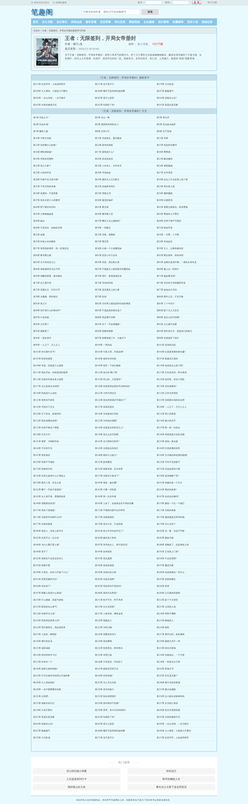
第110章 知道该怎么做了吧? (170, 365)
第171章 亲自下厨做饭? (44, 510)
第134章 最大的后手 (166, 420)
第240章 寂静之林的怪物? (45, 668)
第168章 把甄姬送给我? (44, 503)
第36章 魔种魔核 (164, 193)
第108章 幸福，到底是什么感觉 (48, 365)
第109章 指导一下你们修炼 (108, 365)
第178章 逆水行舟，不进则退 (109, 524)
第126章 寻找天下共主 (43, 407)
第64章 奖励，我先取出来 (107, 262)
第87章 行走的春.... (42, 317)
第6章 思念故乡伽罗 (166, 124)
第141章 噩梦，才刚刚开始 (46, 441)
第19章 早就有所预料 (43, 159)
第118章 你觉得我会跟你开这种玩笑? (112, 386)
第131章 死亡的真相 (166, 414)
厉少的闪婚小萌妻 (76, 771)
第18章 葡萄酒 (163, 152)
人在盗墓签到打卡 (76, 779)
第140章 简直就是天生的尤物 (170, 434)
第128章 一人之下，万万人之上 (172, 407)
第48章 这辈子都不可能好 (169, 221)
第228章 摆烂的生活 (42, 641)
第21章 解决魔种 (164, 159)
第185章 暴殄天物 (165, 538)
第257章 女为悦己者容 (167, 703)
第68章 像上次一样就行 (168, 269)
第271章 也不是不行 (104, 84)
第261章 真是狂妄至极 (167, 105)
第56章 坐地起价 (164, 241)
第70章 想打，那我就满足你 (108, 276)
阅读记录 (207, 21)
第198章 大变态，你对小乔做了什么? (50, 572)
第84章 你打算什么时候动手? (47, 310)
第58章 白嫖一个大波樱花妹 (108, 248)
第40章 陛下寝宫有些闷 (44, 207)
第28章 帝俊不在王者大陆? (46, 179)
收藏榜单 (178, 21)
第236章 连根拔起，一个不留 (170, 655)
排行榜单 (163, 21)
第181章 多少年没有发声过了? (109, 531)
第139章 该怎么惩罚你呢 (106, 434)
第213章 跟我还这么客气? (45, 606)
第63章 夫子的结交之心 (44, 262)
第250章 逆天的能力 (104, 689)
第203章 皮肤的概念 (166, 579)
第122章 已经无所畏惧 (167, 393)
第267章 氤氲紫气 (165, 91)
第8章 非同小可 (102, 131)
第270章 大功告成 (165, 84)
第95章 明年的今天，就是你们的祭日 (174, 331)
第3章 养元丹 (163, 117)
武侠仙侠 (76, 21)
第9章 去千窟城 (164, 131)
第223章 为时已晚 (103, 627)
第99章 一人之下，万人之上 (46, 345)
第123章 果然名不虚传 (43, 400)
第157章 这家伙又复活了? (107, 476)
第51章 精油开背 (164, 227)
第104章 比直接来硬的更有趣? (171, 352)
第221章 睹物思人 (165, 620)
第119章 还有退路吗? (167, 386)
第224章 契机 (163, 627)
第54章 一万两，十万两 (168, 234)
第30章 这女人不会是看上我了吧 (172, 179)
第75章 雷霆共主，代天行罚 (46, 289)
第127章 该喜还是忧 (104, 407)
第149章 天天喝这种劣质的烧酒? (172, 455)
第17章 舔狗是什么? (104, 152)
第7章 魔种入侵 (40, 131)
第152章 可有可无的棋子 (168, 462)
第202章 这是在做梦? (105, 579)
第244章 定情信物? (104, 675)
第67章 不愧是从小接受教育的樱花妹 (112, 269)
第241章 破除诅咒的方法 (106, 668)
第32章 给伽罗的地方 (105, 186)
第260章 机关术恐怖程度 (168, 710)
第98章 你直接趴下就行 (168, 338)
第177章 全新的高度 (42, 524)
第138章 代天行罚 (41, 434)
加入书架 (142, 44)
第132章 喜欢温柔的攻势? (45, 420)
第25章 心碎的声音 (42, 172)
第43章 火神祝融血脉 (43, 214)
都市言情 (91, 21)
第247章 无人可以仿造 (105, 682)
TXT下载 (157, 44)
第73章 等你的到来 (104, 283)
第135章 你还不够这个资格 (46, 427)
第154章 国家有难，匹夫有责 (109, 469)
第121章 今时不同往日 (105, 393)
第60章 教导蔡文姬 (42, 255)
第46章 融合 (39, 221)
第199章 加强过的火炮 (105, 572)
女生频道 (149, 21)
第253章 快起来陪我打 (105, 696)
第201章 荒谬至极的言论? (45, 579)
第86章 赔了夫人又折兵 (168, 310)
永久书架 (47, 21)
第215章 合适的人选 (166, 606)
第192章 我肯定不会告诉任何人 (48, 558)
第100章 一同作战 (103, 345)
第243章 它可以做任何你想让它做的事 (51, 675)
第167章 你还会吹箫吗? (168, 496)
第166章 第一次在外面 (105, 496)
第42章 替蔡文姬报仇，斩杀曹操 (172, 207)
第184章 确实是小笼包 (105, 538)
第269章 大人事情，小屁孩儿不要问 (50, 91)
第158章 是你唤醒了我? (168, 476)
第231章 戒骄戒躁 (41, 648)
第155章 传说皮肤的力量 (168, 469)
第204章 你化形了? (42, 586)
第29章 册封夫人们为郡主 (107, 179)
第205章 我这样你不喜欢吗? (108, 586)
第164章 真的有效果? (167, 489)
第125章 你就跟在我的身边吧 (170, 400)
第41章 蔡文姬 (102, 207)
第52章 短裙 (39, 234)
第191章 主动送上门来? (168, 551)
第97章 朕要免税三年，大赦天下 (110, 338)
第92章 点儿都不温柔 (167, 324)
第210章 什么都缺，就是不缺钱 (48, 600)
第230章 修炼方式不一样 (168, 641)
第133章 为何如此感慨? (106, 420)
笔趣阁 (42, 12)
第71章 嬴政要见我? (166, 276)
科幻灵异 (120, 21)
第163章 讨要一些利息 (105, 489)
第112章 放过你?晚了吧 (106, 372)
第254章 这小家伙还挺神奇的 (170, 696)
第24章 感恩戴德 (164, 165)
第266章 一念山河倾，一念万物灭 (49, 98)
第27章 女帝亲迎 (164, 172)
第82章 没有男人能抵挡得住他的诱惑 (112, 303)
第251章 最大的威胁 (166, 689)
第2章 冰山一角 (102, 117)
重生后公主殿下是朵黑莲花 (171, 787)
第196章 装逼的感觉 (104, 565)
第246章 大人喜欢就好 (43, 682)
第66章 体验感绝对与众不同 (46, 269)
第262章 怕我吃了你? (105, 105)
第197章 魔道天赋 (165, 565)
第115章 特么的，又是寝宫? (108, 379)
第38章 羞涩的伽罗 (104, 200)
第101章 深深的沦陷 (166, 345)
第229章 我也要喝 (103, 641)
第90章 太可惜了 (41, 324)
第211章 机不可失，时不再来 (109, 600)
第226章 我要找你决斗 (105, 634)
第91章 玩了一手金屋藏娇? (107, 324)
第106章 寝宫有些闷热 (105, 358)
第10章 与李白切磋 (42, 138)
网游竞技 (134, 21)
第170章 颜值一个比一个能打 (170, 503)
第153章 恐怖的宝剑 (42, 469)
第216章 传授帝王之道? (44, 613)
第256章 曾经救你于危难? (107, 703)
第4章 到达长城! (41, 124)
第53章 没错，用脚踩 (105, 234)
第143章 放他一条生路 (167, 441)
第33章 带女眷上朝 (166, 186)
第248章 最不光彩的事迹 (168, 682)
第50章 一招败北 (103, 227)
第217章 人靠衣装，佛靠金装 (109, 613)
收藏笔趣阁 (61, 2)
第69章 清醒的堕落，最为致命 (47, 276)
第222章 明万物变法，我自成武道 (49, 627)
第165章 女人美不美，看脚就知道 (49, 496)
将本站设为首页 (41, 2)
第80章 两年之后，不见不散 (170, 296)
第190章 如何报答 (103, 551)
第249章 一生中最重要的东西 (47, 689)
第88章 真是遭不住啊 (105, 317)
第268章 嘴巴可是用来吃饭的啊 (110, 91)
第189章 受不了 (40, 551)
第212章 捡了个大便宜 (167, 600)
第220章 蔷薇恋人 (103, 620)
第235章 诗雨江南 (103, 655)
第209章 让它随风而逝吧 (168, 593)
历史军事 (105, 21)
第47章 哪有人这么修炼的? (107, 221)
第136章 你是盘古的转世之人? (109, 427)
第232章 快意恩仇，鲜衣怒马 (109, 648)
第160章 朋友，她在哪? (106, 482)
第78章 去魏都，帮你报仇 (45, 296)
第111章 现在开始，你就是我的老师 (50, 372)
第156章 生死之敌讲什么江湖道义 (49, 476)
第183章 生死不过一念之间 (46, 538)
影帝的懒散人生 (171, 779)
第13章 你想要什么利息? (44, 145)
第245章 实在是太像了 (167, 675)
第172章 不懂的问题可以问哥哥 (110, 510)
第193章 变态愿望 (103, 558)
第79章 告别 (100, 296)
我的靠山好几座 (77, 787)
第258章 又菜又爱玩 (42, 710)
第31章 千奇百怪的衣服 (44, 186)
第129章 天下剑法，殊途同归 (47, 414)
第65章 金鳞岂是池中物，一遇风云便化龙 (176, 262)
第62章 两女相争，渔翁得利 (170, 255)
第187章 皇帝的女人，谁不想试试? (111, 544)
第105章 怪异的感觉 (42, 358)
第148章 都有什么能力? (106, 455)
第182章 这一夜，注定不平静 (170, 531)
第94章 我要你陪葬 (104, 331)
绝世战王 (171, 771)
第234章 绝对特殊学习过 (45, 655)
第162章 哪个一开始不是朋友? (47, 489)
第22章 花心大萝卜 (42, 165)
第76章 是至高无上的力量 (107, 289)
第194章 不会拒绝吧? (167, 558)
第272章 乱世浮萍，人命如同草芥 (49, 84)
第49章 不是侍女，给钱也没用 (47, 227)
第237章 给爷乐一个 (42, 662)
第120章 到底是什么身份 (45, 393)
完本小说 (192, 21)
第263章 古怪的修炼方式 (45, 105)
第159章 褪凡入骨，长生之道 (47, 482)
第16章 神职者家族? (42, 152)
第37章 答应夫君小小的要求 (46, 200)
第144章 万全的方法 (42, 448)
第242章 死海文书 (165, 668)
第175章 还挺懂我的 (104, 517)
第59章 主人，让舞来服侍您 (170, 248)
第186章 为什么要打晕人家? (46, 544)
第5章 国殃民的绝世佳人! (107, 124)
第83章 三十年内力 (166, 303)
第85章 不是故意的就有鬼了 (108, 310)
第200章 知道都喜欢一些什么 (170, 572)
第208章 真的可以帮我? (106, 593)
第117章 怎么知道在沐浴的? (46, 386)
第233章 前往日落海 (166, 648)
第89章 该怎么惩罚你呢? (168, 317)
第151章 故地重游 (103, 462)
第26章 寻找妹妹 (103, 172)
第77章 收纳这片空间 (167, 289)
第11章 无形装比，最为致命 (108, 138)
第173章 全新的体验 (166, 510)
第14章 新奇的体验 (104, 145)
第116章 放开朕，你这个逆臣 (170, 379)
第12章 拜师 (162, 138)
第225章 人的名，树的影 (45, 634)
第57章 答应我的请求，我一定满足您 (51, 248)
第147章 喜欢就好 (41, 455)
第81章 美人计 (40, 303)
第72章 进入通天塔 (42, 283)
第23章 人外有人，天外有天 (108, 165)
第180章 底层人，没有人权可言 (48, 531)
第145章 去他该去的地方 (106, 448)
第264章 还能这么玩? (167, 98)
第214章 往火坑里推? (105, 606)
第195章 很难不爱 (41, 565)
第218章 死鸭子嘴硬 (166, 613)
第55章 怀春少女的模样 (44, 241)
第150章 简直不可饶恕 (43, 462)
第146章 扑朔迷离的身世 (168, 448)
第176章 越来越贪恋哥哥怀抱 (170, 517)
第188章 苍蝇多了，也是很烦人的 (173, 544)
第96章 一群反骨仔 (42, 338)
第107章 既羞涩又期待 (167, 358)
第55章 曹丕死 (102, 241)
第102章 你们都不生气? (44, 352)
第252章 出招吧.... (41, 696)
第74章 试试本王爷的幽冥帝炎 (171, 283)
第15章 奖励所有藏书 (167, 145)
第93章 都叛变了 (41, 331)
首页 (35, 21)
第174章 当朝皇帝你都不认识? (47, 517)
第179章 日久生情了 (166, 524)
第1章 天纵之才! (41, 117)
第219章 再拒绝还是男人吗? (46, 620)
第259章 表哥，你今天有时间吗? (110, 710)
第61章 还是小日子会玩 (106, 255)
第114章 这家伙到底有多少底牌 (48, 379)
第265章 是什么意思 (104, 98)
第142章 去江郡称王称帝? (107, 441)
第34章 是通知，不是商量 (45, 193)
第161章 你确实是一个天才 (169, 482)
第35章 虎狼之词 (103, 193)
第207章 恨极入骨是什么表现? (47, 593)
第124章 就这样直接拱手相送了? (110, 400)
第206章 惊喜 (163, 586)
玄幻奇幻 (61, 21)
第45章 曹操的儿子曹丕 (168, 214)
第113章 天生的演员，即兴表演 (172, 372)
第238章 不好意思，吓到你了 (109, 662)
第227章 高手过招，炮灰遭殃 (170, 634)
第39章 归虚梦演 (164, 200)
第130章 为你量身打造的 (106, 414)
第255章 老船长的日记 (43, 703)
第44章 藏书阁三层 (104, 214)
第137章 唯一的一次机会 (168, 427)
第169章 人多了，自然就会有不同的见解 (114, 503)
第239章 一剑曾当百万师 (168, 662)
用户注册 (212, 2)
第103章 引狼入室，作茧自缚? (109, 352)
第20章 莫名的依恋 (104, 159)
